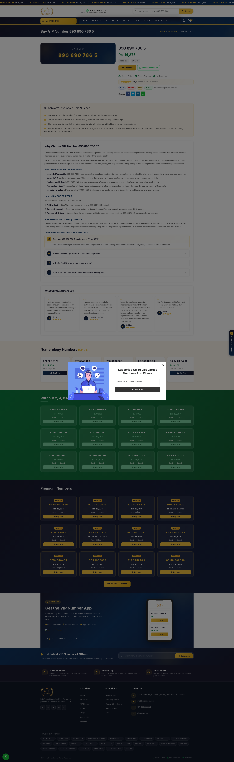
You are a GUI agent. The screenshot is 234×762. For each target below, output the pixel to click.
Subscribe (137, 389)
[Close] (163, 364)
